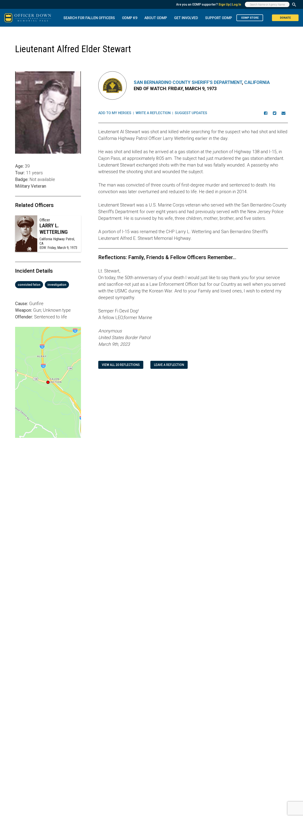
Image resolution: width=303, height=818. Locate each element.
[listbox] (48, 284)
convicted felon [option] (29, 284)
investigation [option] (56, 284)
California (257, 82)
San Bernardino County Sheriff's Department (188, 82)
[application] (48, 382)
